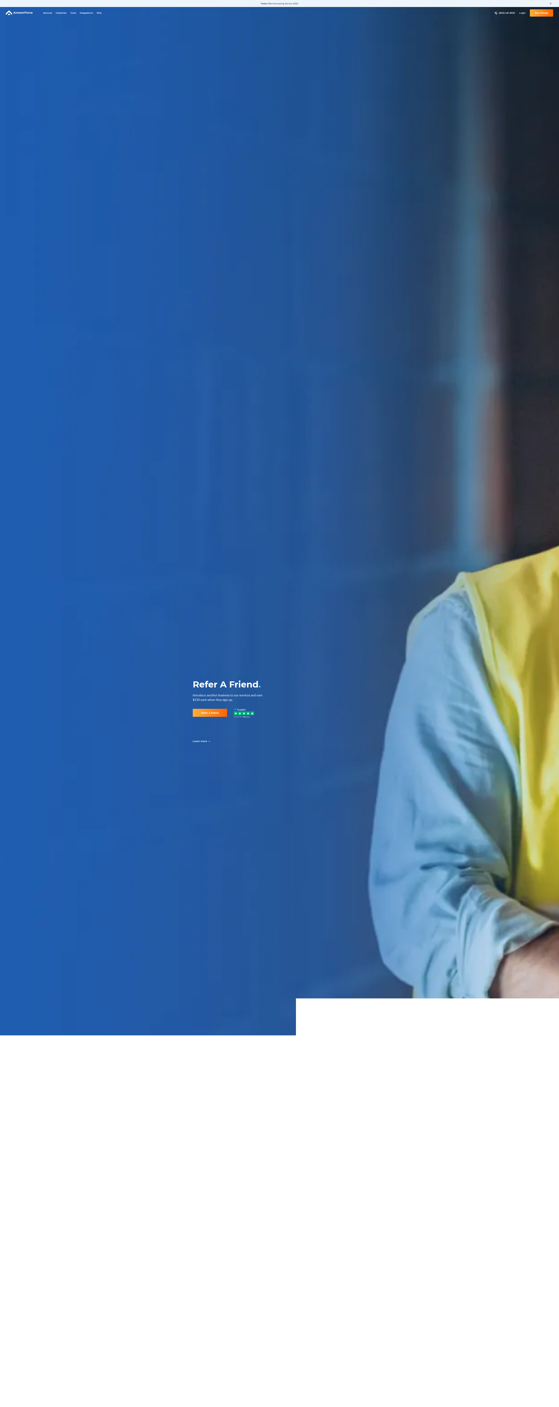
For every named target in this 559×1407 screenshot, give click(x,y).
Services (47, 13)
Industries (61, 13)
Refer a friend (210, 713)
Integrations (86, 13)
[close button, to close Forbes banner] (550, 3)
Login (522, 13)
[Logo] (19, 13)
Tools (73, 13)
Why (99, 13)
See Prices (541, 13)
